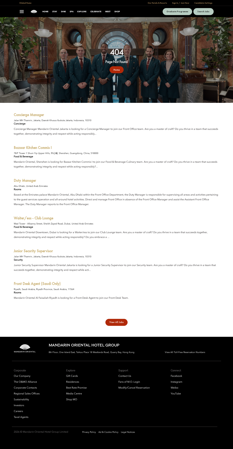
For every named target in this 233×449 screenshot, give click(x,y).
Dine (63, 12)
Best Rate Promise (76, 388)
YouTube (176, 393)
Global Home (25, 2)
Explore (81, 12)
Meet (108, 12)
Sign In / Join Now (180, 2)
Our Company (22, 376)
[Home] (33, 11)
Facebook (176, 376)
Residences (72, 382)
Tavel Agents (21, 417)
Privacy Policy (89, 432)
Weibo (174, 388)
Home (45, 12)
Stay (54, 12)
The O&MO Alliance (25, 382)
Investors (19, 405)
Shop (117, 12)
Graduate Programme (177, 11)
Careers (18, 411)
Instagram (176, 382)
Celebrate (95, 12)
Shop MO (71, 399)
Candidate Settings (203, 2)
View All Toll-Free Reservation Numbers (185, 352)
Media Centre (74, 393)
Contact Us (124, 376)
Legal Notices (128, 432)
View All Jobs (116, 322)
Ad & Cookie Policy (108, 432)
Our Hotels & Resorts (157, 2)
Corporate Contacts (25, 388)
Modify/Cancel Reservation (134, 388)
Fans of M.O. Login (129, 382)
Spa (72, 12)
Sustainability (21, 399)
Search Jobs (203, 11)
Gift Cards (72, 376)
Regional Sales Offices (27, 393)
